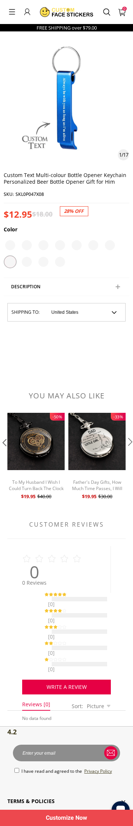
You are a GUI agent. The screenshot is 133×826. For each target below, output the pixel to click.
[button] (12, 12)
